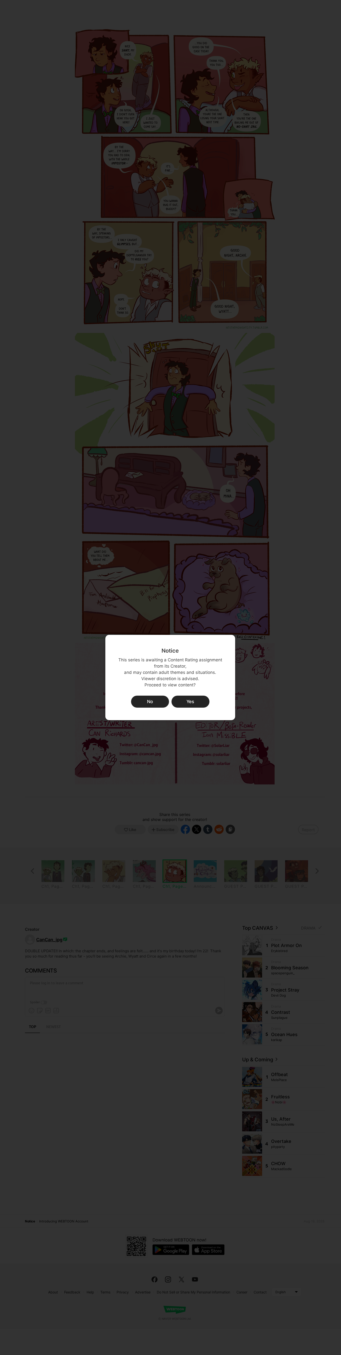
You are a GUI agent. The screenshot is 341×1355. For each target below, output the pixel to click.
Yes (190, 701)
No (150, 701)
